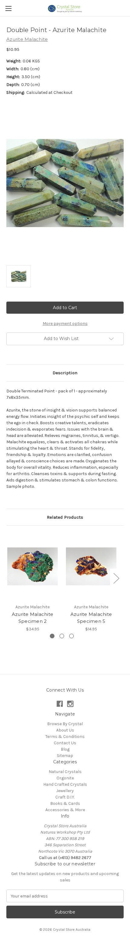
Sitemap (65, 755)
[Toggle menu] (8, 8)
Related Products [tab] (65, 517)
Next (116, 578)
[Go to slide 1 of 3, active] (52, 636)
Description (65, 372)
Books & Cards (65, 803)
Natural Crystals (65, 771)
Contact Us (65, 742)
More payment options (65, 323)
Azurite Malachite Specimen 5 (91, 617)
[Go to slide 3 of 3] (71, 636)
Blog (65, 749)
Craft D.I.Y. (65, 797)
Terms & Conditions (65, 736)
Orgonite (65, 778)
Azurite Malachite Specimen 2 (32, 617)
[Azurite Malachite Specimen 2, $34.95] (32, 566)
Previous (8, 578)
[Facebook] (60, 704)
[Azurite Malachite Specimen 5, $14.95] (91, 566)
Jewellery (65, 790)
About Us (65, 730)
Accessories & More (65, 809)
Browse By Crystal (65, 723)
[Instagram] (70, 704)
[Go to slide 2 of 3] (62, 636)
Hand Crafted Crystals (65, 784)
